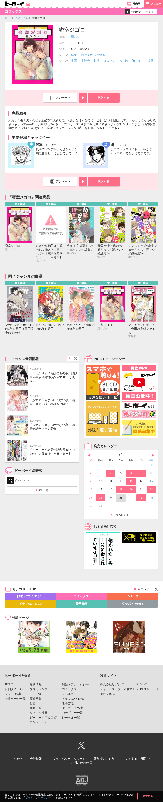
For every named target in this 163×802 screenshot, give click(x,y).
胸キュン (138, 60)
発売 (136, 3)
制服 (97, 60)
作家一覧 (36, 708)
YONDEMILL (145, 689)
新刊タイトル (14, 689)
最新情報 (36, 684)
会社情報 (36, 758)
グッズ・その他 (132, 603)
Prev (89, 455)
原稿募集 (36, 698)
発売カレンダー (122, 515)
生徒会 (85, 60)
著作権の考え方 (104, 758)
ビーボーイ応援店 (41, 717)
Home (8, 18)
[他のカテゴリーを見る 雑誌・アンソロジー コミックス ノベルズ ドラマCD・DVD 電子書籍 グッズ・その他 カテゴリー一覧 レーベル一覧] (141, 11)
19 (120, 489)
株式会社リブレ (110, 684)
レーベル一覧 (71, 717)
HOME (9, 684)
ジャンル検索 (39, 712)
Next (153, 455)
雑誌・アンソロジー (30, 596)
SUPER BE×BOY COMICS (88, 54)
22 (151, 489)
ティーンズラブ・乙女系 (116, 689)
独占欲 (123, 60)
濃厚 (150, 60)
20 (131, 489)
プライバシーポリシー (38, 797)
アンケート (63, 97)
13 (131, 481)
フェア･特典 (13, 694)
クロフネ (106, 694)
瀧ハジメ (77, 36)
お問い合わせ (80, 762)
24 (100, 497)
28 (141, 497)
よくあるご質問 (135, 758)
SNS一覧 (43, 490)
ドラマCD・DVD (30, 603)
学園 (74, 60)
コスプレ (109, 60)
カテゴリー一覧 (147, 589)
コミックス (21, 18)
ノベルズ (132, 596)
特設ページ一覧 (15, 698)
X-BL (139, 684)
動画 (33, 703)
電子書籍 (81, 603)
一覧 (74, 358)
